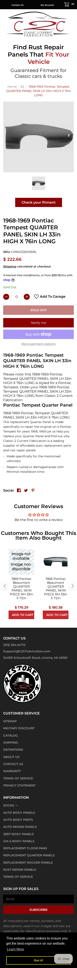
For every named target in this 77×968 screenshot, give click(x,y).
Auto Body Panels (19, 813)
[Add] (27, 297)
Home (12, 87)
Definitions (13, 750)
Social (9, 805)
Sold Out (38, 310)
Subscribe (38, 910)
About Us (11, 757)
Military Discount (19, 728)
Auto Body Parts (18, 820)
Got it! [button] (38, 960)
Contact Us (18, 5)
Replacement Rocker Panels (28, 862)
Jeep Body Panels (18, 834)
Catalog (10, 735)
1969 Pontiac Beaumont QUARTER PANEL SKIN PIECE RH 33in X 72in (21, 588)
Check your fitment (39, 202)
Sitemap (10, 721)
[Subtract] (6, 297)
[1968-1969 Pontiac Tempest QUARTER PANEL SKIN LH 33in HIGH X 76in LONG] (38, 183)
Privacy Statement (19, 785)
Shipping (9, 266)
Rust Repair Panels (19, 870)
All (22, 87)
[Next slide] (72, 586)
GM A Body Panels (18, 841)
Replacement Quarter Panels (29, 855)
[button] (69, 4)
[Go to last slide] (4, 586)
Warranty (12, 771)
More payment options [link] (38, 344)
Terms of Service (18, 778)
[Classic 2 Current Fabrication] (38, 23)
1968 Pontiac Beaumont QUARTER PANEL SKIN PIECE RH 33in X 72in (55, 588)
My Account (47, 5)
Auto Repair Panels (20, 827)
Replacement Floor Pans (25, 848)
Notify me (38, 323)
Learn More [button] (15, 949)
